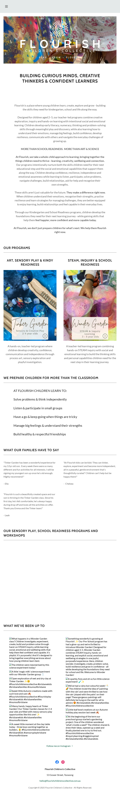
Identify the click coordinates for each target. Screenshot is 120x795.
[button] (6, 6)
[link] (57, 762)
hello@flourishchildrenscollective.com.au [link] (60, 780)
